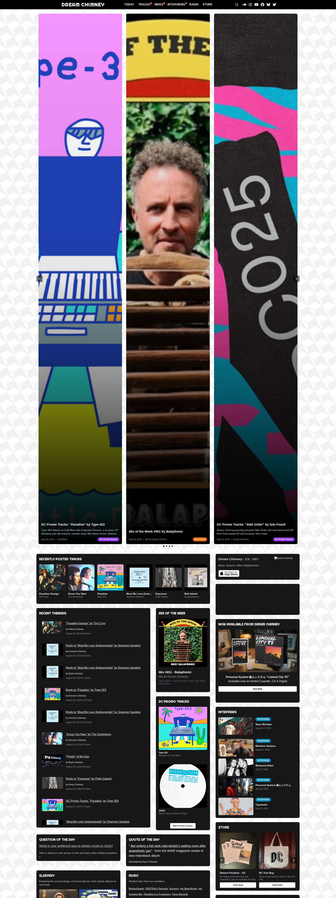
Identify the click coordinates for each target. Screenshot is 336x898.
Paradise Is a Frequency (157, 894)
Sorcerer (174, 888)
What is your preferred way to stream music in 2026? (76, 846)
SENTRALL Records (156, 888)
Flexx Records (180, 894)
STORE (207, 4)
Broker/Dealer (136, 888)
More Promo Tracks (183, 826)
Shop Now (238, 885)
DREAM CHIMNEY (83, 4)
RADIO (193, 4)
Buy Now (257, 689)
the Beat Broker (188, 888)
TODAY (129, 4)
